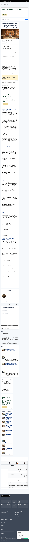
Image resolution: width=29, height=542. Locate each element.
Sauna (7, 119)
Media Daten (2, 533)
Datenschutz (2, 525)
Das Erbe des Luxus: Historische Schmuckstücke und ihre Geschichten (7, 512)
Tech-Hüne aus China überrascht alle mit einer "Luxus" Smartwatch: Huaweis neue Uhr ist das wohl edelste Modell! (10, 277)
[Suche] (26, 19)
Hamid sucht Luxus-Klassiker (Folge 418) (10, 274)
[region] (14, 474)
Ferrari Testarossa (13, 186)
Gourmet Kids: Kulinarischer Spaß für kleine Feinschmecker (6, 519)
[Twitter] (6, 301)
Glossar (2, 529)
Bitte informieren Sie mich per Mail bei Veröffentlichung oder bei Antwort (10, 322)
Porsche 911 (4, 189)
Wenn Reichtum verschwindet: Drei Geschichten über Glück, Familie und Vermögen (10, 350)
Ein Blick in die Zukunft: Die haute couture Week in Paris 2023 (21, 514)
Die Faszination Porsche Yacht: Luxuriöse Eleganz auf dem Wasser (21, 512)
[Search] (24, 1)
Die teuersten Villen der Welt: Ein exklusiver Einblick (8, 414)
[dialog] (23, 535)
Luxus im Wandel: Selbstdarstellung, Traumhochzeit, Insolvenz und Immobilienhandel (10, 358)
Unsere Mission (3, 526)
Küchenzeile (7, 121)
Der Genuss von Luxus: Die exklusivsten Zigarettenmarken (8, 431)
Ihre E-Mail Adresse (4, 312)
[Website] (7, 301)
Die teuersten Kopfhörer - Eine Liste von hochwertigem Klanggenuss (6, 515)
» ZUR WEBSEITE (12, 485)
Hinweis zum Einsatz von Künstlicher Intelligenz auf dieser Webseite (10, 304)
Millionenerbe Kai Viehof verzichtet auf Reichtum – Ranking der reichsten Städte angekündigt (11, 364)
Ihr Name (3, 309)
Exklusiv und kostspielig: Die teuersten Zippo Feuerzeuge (8, 418)
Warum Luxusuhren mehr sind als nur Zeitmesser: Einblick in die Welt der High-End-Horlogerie (8, 436)
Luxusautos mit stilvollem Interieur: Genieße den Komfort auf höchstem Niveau (7, 517)
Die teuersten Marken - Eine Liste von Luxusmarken (8, 422)
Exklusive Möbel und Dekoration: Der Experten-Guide (7, 513)
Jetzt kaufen (4, 14)
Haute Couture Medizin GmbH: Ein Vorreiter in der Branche (21, 518)
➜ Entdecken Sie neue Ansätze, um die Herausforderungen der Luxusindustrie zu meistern (9, 77)
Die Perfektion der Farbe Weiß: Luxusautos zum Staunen (21, 520)
